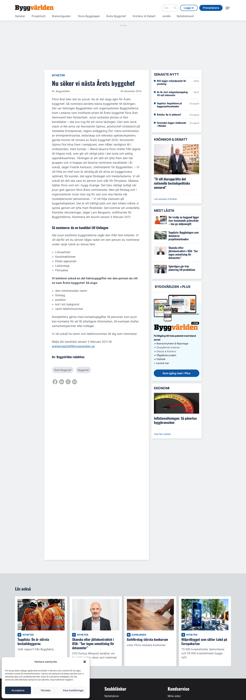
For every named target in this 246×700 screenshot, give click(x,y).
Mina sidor (174, 696)
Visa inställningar (73, 690)
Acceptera (18, 690)
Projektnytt (39, 16)
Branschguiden (61, 16)
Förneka (46, 690)
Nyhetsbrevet (185, 16)
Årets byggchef (62, 370)
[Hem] (34, 8)
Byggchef (83, 370)
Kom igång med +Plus (176, 373)
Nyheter (20, 16)
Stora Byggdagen (89, 16)
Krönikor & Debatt (144, 16)
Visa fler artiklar (162, 434)
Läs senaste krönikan (165, 199)
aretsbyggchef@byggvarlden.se (73, 346)
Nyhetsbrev (111, 696)
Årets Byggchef (116, 16)
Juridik (166, 16)
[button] (84, 661)
